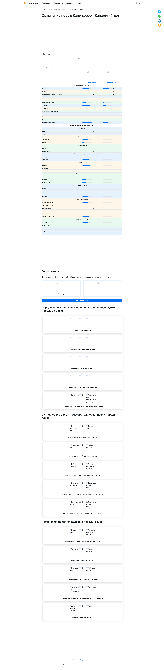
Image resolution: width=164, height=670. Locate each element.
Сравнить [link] (70, 9)
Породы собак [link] (47, 3)
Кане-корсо (92, 82)
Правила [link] (76, 660)
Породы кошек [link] (59, 3)
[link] (83, 324)
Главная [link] (44, 9)
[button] (83, 324)
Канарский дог (112, 82)
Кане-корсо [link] (62, 9)
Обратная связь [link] (85, 660)
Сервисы (69, 3)
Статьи (78, 3)
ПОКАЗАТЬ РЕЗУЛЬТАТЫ (82, 300)
